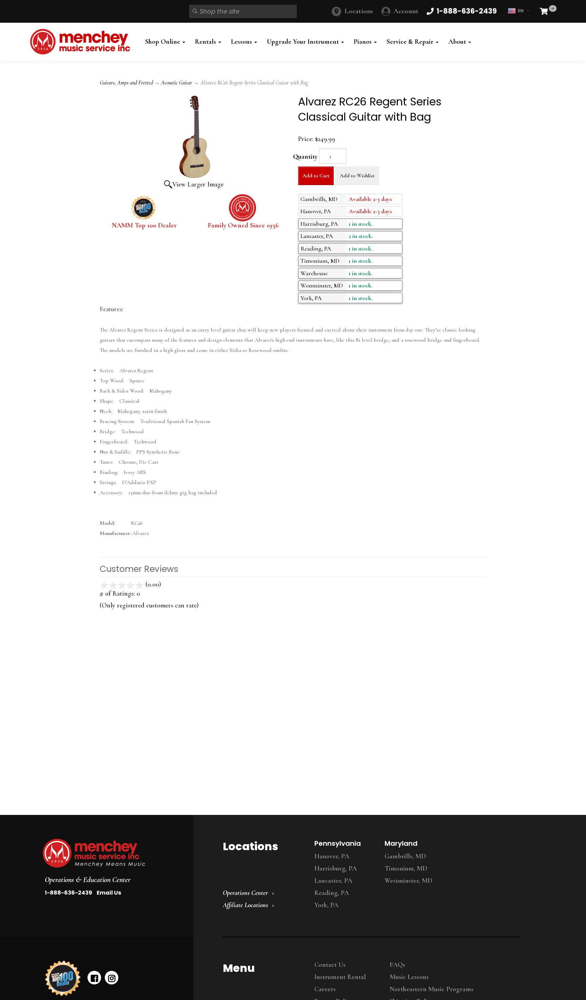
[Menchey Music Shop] (82, 42)
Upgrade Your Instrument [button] (303, 42)
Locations (359, 11)
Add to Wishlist (357, 175)
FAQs (397, 965)
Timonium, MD (406, 868)
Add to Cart (315, 175)
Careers (325, 989)
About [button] (458, 42)
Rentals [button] (206, 42)
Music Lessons (409, 977)
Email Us (109, 893)
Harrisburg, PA (335, 868)
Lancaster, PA (333, 881)
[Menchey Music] (111, 853)
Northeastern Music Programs (431, 989)
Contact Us (330, 965)
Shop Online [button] (163, 42)
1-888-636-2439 (68, 893)
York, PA (326, 905)
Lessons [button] (242, 42)
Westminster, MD (408, 881)
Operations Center (245, 893)
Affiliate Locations (245, 905)
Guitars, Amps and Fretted (126, 82)
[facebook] (94, 977)
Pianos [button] (363, 42)
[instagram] (111, 977)
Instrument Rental (340, 977)
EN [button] (521, 10)
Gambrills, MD (405, 856)
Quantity (305, 157)
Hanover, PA (331, 856)
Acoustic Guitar (176, 82)
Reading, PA (331, 893)
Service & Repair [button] (411, 42)
